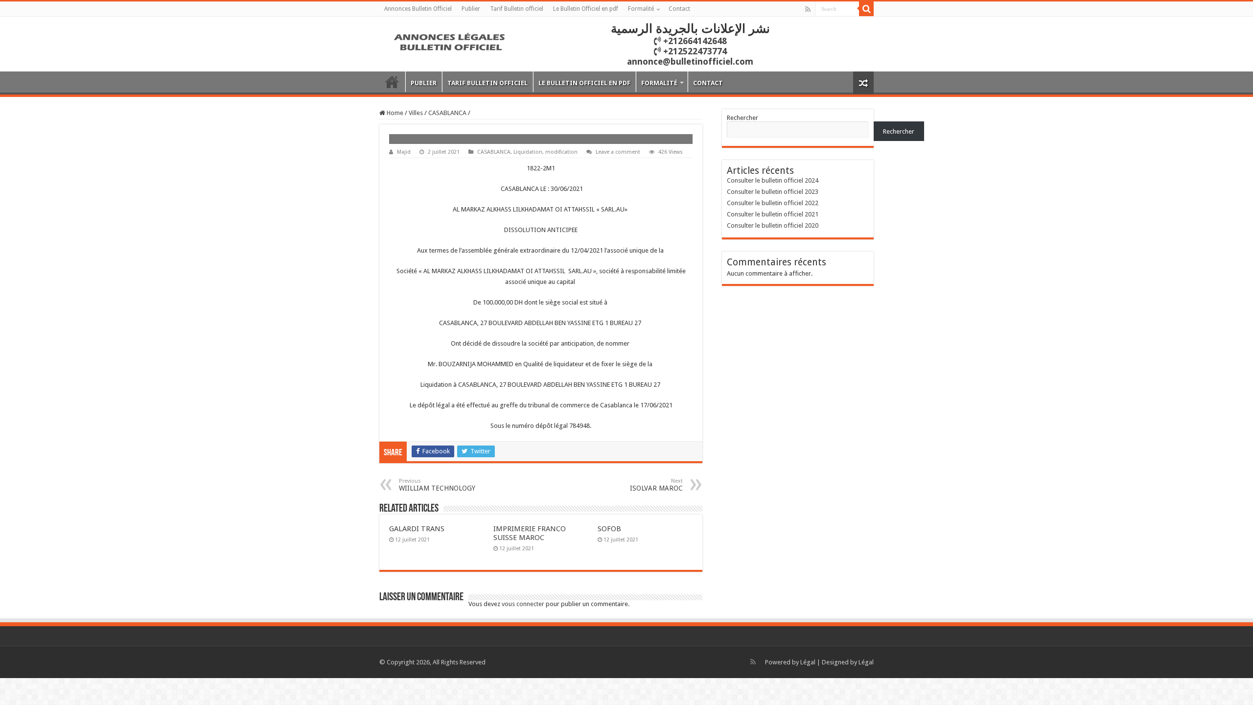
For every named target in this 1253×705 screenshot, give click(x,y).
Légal (807, 662)
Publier (471, 8)
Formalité (641, 8)
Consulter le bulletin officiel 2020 (772, 225)
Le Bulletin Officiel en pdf (585, 8)
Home (394, 113)
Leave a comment (618, 152)
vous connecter (523, 604)
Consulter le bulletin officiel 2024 (772, 180)
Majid (404, 152)
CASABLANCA (447, 113)
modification (561, 152)
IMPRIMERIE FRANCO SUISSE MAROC (529, 533)
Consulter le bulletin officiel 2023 (772, 191)
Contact (679, 8)
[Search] (866, 8)
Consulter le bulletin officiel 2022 (772, 203)
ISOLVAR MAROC (656, 485)
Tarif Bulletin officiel (516, 8)
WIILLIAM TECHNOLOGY (437, 485)
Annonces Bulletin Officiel (418, 8)
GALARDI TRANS (416, 528)
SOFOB (609, 528)
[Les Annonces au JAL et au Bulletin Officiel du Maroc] (450, 40)
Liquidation (527, 152)
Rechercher (742, 117)
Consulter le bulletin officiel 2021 (772, 214)
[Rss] (808, 9)
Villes (416, 113)
